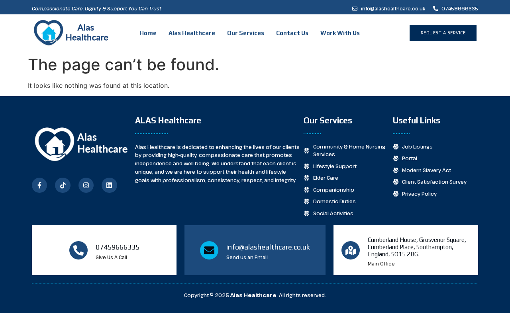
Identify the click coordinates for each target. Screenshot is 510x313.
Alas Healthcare (192, 33)
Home (148, 33)
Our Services (245, 33)
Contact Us (292, 33)
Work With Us (340, 33)
